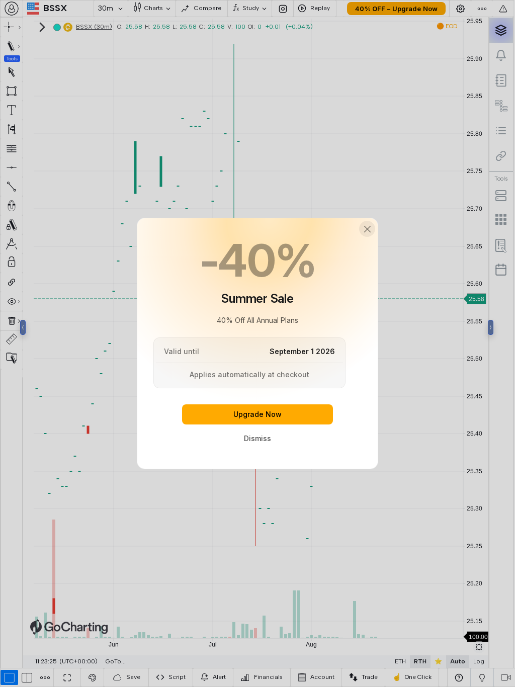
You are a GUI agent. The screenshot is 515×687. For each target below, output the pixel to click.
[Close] (367, 229)
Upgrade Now (257, 414)
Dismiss (257, 438)
